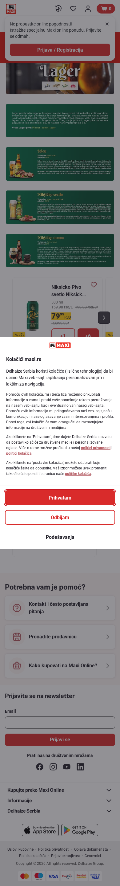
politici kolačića (18, 453)
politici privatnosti (95, 448)
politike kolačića (78, 474)
